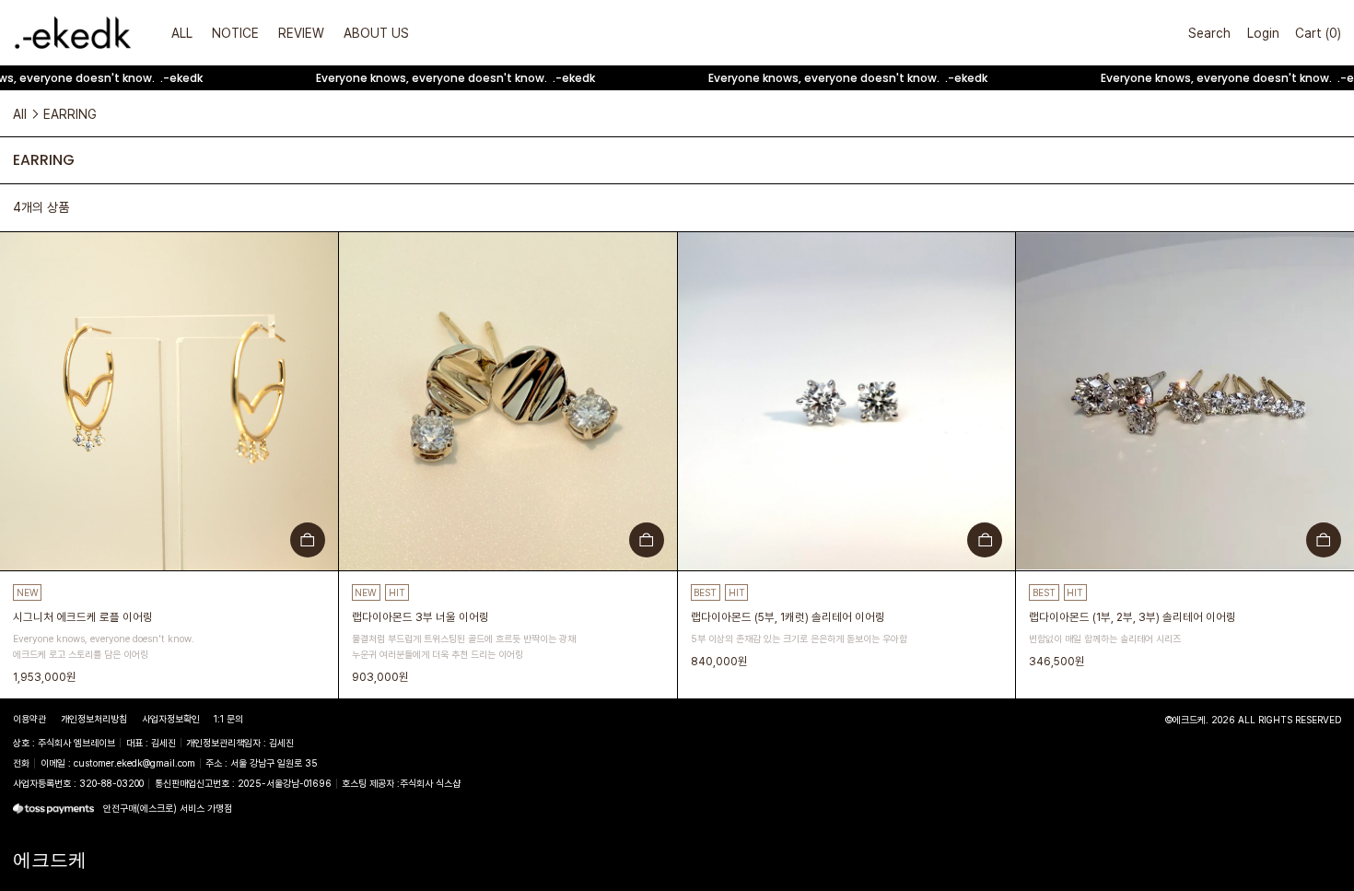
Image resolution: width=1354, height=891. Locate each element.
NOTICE (235, 32)
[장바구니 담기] (307, 539)
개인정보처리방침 (94, 718)
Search (1209, 32)
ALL (182, 32)
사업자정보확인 (171, 718)
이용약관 (29, 718)
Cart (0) (1318, 32)
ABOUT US (376, 32)
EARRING (70, 114)
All (20, 114)
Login (1263, 32)
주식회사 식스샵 (430, 783)
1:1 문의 (228, 718)
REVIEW (301, 32)
